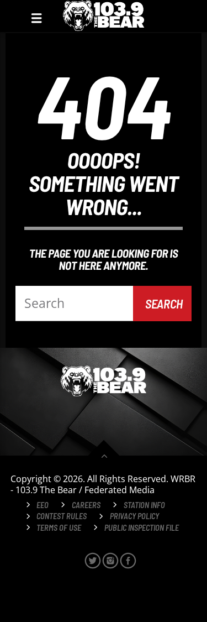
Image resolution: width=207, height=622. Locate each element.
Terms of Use (58, 527)
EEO (42, 505)
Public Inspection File (141, 527)
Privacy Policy (134, 516)
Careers (86, 505)
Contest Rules (61, 516)
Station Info (144, 505)
